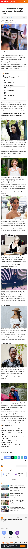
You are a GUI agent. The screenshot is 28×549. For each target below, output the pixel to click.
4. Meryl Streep (9, 87)
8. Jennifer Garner (10, 98)
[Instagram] (20, 474)
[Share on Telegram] (12, 17)
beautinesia (9, 452)
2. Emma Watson (10, 82)
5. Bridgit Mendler (10, 90)
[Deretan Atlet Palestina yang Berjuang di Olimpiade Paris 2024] (5, 509)
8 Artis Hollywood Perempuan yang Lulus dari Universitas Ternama (13, 76)
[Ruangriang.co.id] (10, 1)
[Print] (25, 457)
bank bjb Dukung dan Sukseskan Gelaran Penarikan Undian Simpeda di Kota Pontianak (18, 487)
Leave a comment (22, 465)
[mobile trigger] (2, 1)
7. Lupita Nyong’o (10, 95)
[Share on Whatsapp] (9, 17)
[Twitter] (10, 534)
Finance (11, 490)
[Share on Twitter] (7, 17)
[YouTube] (24, 543)
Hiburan (11, 510)
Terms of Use (9, 546)
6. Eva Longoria (9, 93)
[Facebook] (7, 474)
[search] (18, 1)
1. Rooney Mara (9, 80)
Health (11, 503)
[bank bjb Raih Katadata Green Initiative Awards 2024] (5, 495)
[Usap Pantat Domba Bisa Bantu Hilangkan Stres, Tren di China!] (5, 502)
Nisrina (6, 20)
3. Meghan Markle (10, 85)
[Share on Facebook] (5, 17)
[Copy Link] (14, 17)
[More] (16, 17)
